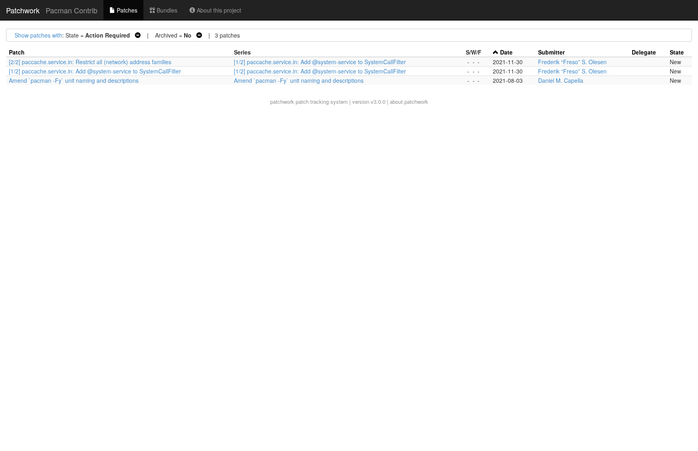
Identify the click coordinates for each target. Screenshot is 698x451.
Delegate (644, 52)
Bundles (166, 10)
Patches (126, 10)
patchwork (282, 101)
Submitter (551, 52)
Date (506, 52)
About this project (218, 10)
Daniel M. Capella (560, 80)
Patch (17, 52)
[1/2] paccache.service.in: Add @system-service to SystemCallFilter (320, 62)
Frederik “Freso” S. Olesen (572, 62)
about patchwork (409, 101)
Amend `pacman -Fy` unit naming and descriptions (74, 80)
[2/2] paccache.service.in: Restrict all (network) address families (90, 62)
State (677, 52)
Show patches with (38, 35)
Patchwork (23, 10)
